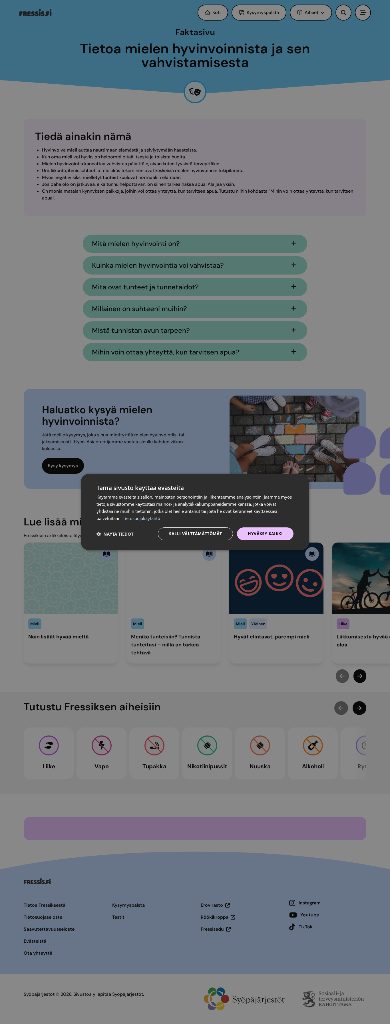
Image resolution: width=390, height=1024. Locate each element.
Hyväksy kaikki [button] (265, 533)
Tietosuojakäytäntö (141, 518)
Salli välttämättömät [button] (195, 533)
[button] (115, 534)
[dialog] (195, 512)
